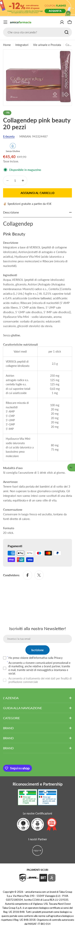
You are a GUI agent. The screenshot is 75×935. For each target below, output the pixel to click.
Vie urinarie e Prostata (47, 44)
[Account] (62, 22)
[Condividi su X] (39, 575)
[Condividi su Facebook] (27, 575)
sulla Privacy (55, 657)
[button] (71, 467)
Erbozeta (9, 136)
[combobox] (37, 32)
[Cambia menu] (5, 22)
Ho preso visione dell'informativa (35, 657)
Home (7, 44)
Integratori (21, 44)
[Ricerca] (66, 32)
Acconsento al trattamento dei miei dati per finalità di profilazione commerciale (40, 680)
